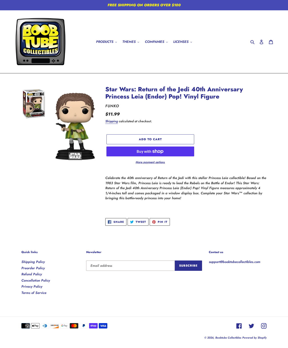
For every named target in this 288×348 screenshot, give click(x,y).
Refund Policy (31, 274)
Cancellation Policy (35, 280)
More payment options (150, 162)
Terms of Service (33, 292)
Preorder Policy (33, 268)
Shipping (111, 121)
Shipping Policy (33, 261)
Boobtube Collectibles (228, 338)
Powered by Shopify (254, 338)
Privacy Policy (31, 286)
